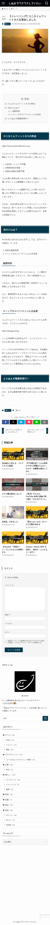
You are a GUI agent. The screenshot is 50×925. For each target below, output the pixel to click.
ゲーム (10, 735)
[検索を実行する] (45, 718)
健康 (9, 789)
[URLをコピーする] (44, 422)
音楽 (9, 810)
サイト (7, 632)
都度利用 (16, 111)
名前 (7, 615)
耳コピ (10, 820)
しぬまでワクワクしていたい (25, 3)
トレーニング (12, 784)
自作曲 (10, 825)
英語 (9, 794)
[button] (5, 422)
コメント (9, 585)
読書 (8, 800)
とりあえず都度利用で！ (18, 118)
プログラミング (14, 755)
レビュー (11, 745)
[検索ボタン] (46, 3)
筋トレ (18, 410)
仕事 (9, 765)
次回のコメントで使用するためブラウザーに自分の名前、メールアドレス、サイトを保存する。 (26, 642)
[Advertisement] (25, 886)
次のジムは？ (14, 108)
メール (8, 623)
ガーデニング (13, 780)
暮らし (7, 24)
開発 (9, 749)
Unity (10, 740)
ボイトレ (11, 815)
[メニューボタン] (3, 3)
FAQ (9, 770)
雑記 (9, 805)
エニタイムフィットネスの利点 (21, 104)
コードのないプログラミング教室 (20, 760)
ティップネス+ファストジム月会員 (26, 114)
